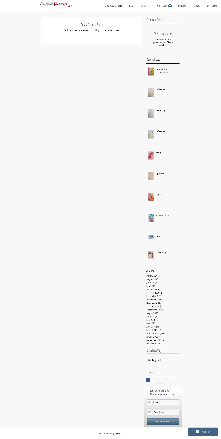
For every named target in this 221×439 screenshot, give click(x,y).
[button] (113, 6)
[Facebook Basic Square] (148, 380)
